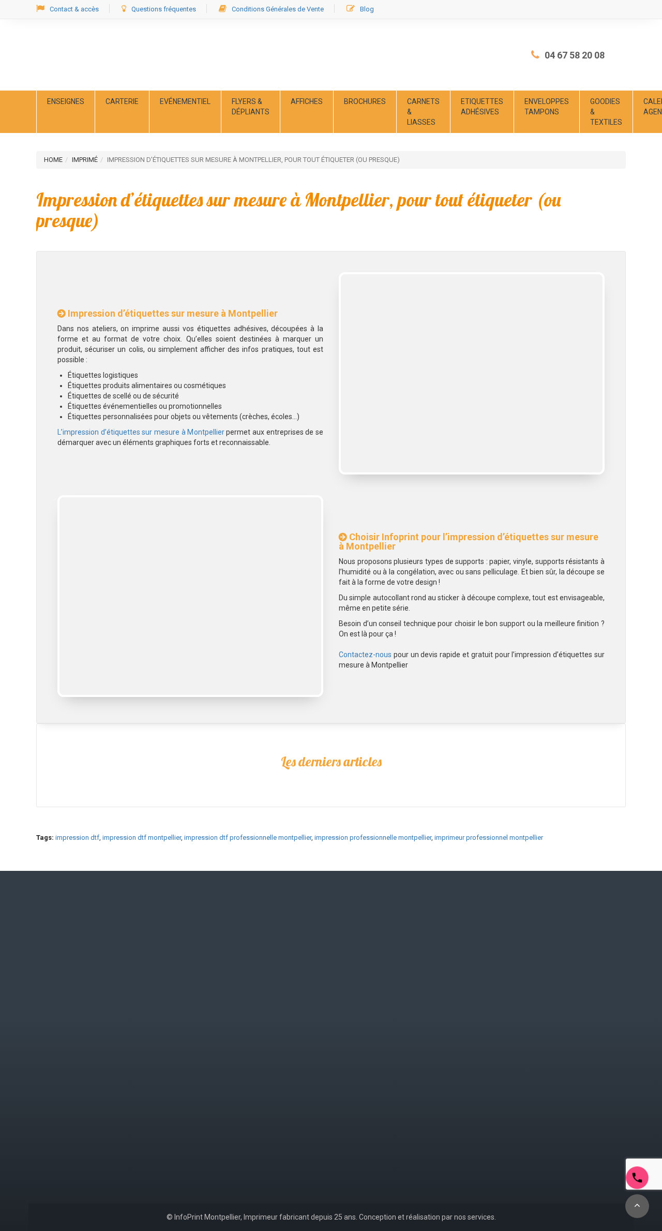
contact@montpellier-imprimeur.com (96, 1085)
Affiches (307, 101)
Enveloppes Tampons (546, 106)
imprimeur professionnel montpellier (488, 837)
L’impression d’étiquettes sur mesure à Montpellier (140, 432)
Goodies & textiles (606, 111)
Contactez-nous (365, 654)
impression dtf (77, 837)
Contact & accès (74, 9)
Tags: (45, 837)
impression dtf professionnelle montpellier (247, 837)
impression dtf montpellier (141, 837)
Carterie (122, 101)
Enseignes (65, 101)
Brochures (365, 101)
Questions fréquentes (163, 9)
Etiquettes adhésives (482, 106)
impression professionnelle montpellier (372, 837)
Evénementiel (185, 101)
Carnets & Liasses (423, 111)
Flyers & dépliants (250, 106)
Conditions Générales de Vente (278, 9)
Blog (367, 9)
